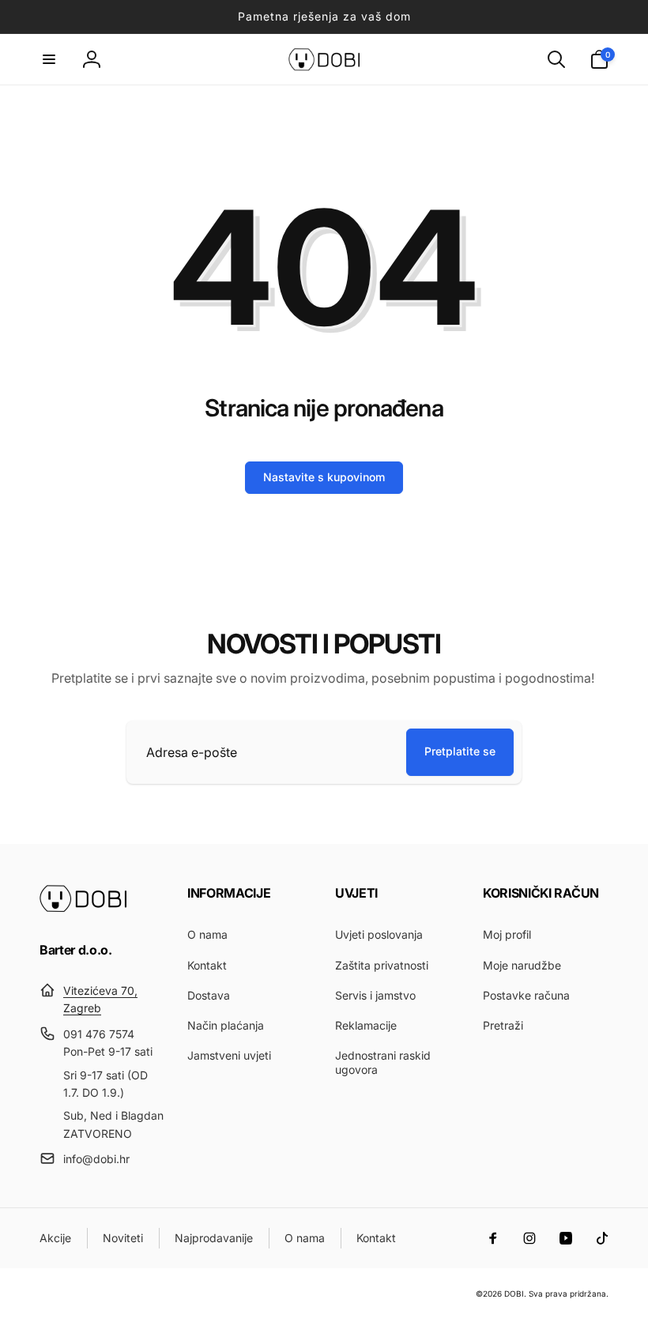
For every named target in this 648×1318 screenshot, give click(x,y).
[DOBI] (83, 908)
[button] (49, 59)
